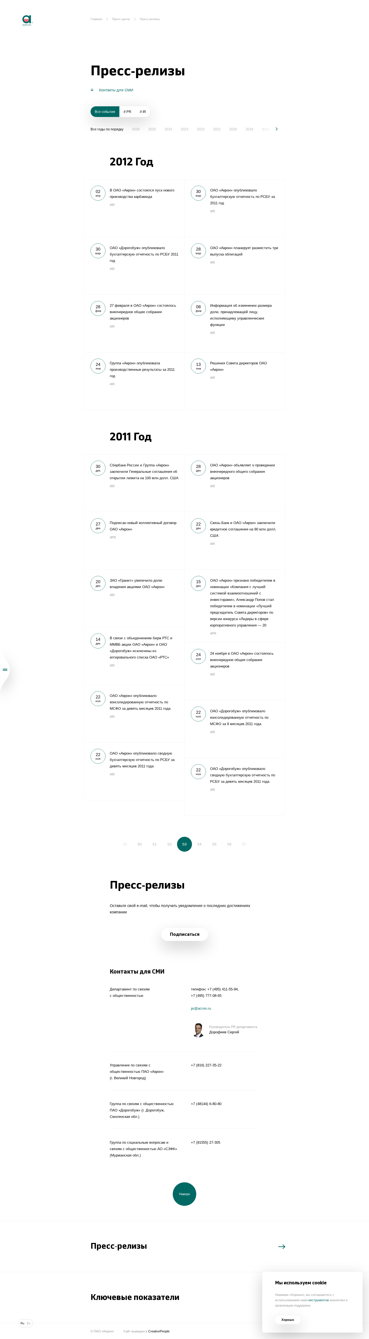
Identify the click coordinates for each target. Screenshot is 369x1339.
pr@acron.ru (201, 1008)
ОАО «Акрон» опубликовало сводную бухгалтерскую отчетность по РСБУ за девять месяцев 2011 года (134, 771)
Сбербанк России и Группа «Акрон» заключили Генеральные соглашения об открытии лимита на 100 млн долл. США (134, 483)
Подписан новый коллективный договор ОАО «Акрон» (134, 540)
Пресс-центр (121, 19)
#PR (113, 537)
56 (229, 844)
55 (214, 844)
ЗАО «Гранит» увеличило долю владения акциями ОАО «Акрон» (134, 598)
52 (169, 844)
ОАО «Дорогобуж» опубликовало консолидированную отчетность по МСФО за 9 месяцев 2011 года (234, 729)
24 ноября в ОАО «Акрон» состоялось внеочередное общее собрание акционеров (234, 671)
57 (244, 844)
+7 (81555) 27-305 (205, 1142)
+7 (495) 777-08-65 (206, 996)
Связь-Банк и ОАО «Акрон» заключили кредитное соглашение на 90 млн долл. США (234, 540)
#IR (112, 205)
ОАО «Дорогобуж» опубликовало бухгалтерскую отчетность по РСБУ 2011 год (134, 266)
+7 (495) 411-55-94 (222, 989)
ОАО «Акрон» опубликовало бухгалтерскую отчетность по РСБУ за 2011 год (234, 208)
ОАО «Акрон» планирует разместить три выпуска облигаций (234, 266)
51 (154, 844)
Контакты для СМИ (116, 90)
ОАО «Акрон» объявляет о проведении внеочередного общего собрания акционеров (234, 483)
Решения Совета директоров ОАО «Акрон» (234, 381)
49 (125, 844)
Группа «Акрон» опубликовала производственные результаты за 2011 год (134, 381)
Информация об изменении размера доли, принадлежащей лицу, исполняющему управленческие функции (234, 323)
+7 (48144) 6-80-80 (206, 1104)
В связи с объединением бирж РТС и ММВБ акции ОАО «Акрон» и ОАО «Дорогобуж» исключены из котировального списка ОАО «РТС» (134, 656)
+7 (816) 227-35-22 (206, 1065)
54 (199, 844)
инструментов (318, 1300)
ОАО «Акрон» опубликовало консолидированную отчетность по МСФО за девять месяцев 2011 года (134, 713)
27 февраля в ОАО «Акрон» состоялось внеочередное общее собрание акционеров (134, 323)
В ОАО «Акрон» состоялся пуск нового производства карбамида (134, 208)
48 (110, 844)
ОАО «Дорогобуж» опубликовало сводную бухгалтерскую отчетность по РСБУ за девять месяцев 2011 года (234, 786)
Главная (96, 19)
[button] (273, 129)
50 (140, 844)
